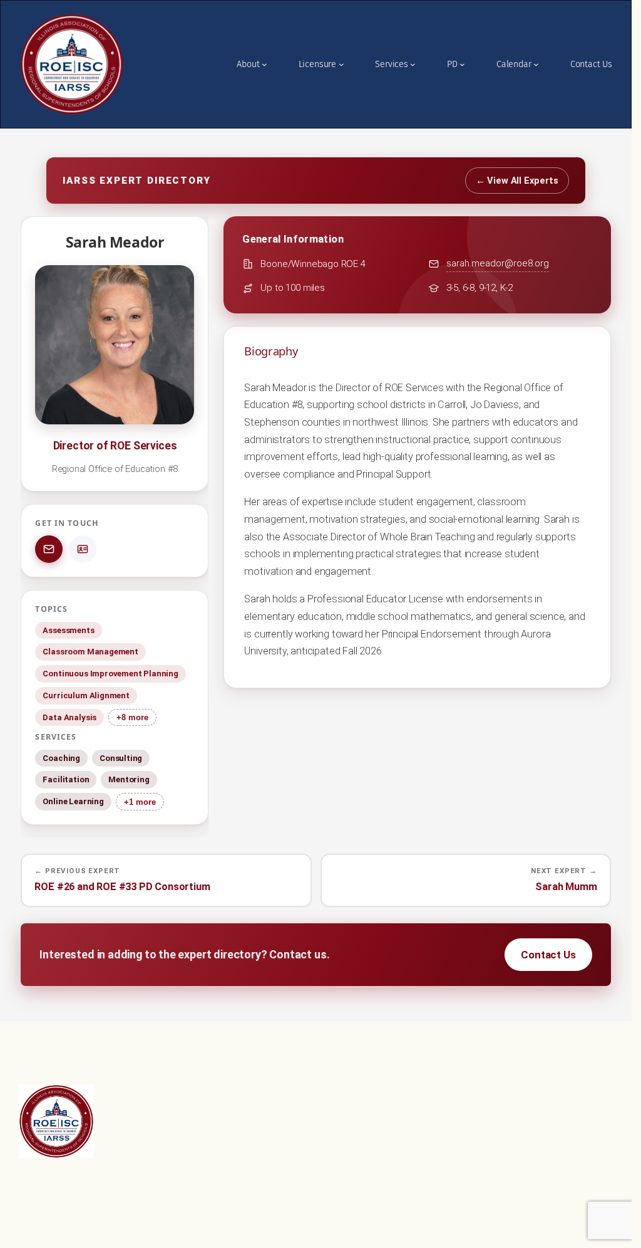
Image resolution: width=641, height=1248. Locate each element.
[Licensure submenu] (341, 64)
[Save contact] (82, 549)
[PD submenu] (462, 64)
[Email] (49, 549)
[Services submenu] (413, 64)
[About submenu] (264, 64)
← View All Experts (517, 180)
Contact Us (548, 954)
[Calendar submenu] (536, 64)
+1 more (140, 802)
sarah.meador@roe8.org (497, 263)
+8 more (132, 717)
